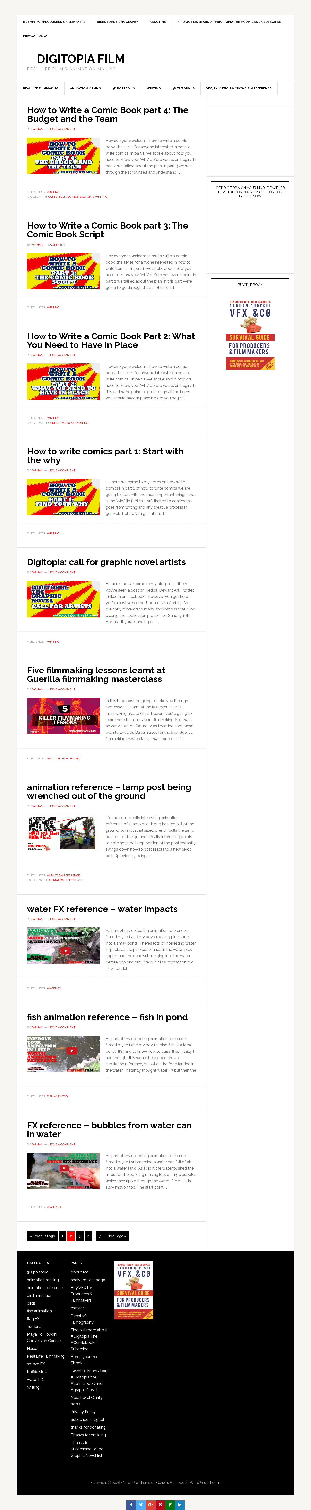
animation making (43, 1280)
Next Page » (116, 1236)
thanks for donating (88, 1427)
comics (73, 196)
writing (101, 196)
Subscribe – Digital (87, 1419)
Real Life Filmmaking (63, 758)
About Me (79, 1272)
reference (74, 880)
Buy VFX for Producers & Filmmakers (82, 1294)
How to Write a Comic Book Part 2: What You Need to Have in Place (111, 340)
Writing (53, 192)
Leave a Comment (61, 129)
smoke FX (36, 1364)
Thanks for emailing (88, 1435)
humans (34, 1326)
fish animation (58, 1096)
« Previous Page (42, 1236)
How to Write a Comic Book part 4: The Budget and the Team (108, 114)
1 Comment (56, 244)
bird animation (39, 1295)
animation (56, 880)
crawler (77, 1308)
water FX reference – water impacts (102, 909)
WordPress (198, 1482)
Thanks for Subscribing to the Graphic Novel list (87, 1449)
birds (31, 1303)
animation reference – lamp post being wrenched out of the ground (109, 791)
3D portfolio (38, 1272)
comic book (57, 196)
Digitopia (87, 196)
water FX (54, 988)
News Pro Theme (136, 1482)
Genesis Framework (171, 1482)
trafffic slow (37, 1371)
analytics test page (88, 1280)
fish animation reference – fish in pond (107, 1017)
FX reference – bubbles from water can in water (109, 1129)
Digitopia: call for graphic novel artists (106, 562)
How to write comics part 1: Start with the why (105, 455)
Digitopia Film (81, 59)
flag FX (33, 1318)
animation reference (63, 875)
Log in (215, 1482)
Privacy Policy (83, 1411)
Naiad (32, 1348)
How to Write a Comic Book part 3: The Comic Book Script (107, 229)
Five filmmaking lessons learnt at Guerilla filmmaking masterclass (96, 674)
